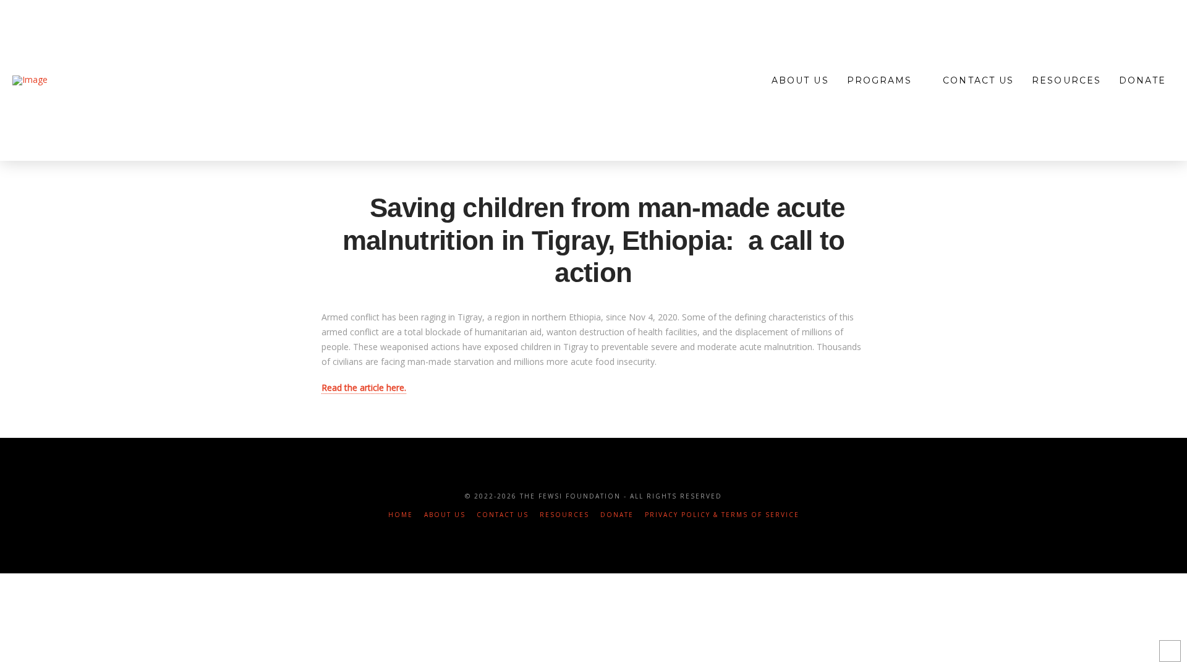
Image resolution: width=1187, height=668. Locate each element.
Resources (564, 515)
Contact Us (503, 515)
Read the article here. (363, 387)
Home (400, 515)
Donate (617, 515)
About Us (445, 515)
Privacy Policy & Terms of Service (722, 515)
